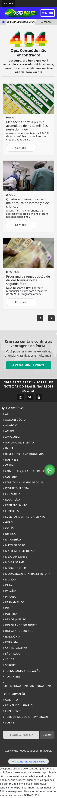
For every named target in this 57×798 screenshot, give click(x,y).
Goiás (9, 528)
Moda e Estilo (15, 568)
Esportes (11, 511)
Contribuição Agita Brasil (24, 471)
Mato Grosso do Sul (20, 551)
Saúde (9, 659)
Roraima (11, 642)
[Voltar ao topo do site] (52, 438)
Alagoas (11, 425)
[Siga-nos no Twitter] (30, 397)
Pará (8, 585)
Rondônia (12, 636)
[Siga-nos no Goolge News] (28, 761)
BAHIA (8, 448)
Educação (12, 499)
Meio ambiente (15, 556)
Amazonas (12, 437)
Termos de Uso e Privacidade (26, 717)
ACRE (8, 414)
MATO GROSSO (14, 545)
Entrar (8, 3)
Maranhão (12, 539)
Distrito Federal (17, 488)
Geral (9, 522)
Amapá (9, 431)
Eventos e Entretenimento (24, 516)
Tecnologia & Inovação (22, 671)
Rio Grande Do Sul (18, 631)
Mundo (10, 579)
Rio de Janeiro (15, 619)
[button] (51, 318)
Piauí (8, 608)
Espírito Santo (16, 505)
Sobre (9, 722)
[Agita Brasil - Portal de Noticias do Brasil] (20, 12)
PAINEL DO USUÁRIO (18, 705)
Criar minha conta (29, 365)
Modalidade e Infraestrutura (27, 574)
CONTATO (11, 699)
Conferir (21, 147)
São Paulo (12, 653)
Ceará (9, 465)
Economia (12, 494)
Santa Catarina (16, 648)
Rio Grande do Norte (20, 625)
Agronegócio (15, 419)
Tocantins (12, 676)
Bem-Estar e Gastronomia (24, 454)
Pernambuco (14, 602)
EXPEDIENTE (13, 711)
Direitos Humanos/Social (24, 482)
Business (11, 459)
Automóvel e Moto (19, 442)
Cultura (11, 477)
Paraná (10, 596)
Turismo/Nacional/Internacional (27, 686)
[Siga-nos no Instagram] (20, 397)
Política (11, 614)
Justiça (10, 534)
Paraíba (10, 591)
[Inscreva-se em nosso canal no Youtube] (39, 397)
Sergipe (10, 665)
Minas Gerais (14, 562)
